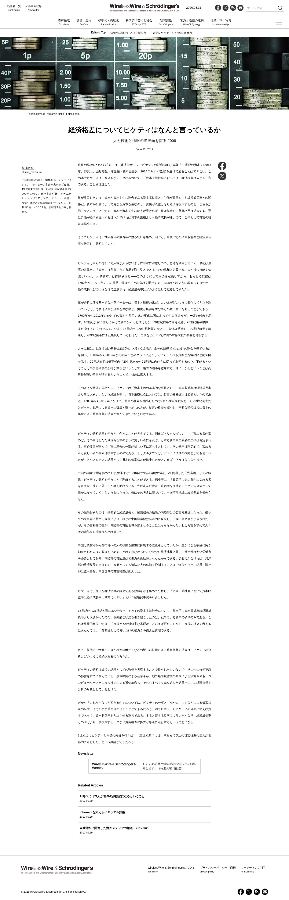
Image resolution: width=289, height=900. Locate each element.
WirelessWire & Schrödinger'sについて (171, 869)
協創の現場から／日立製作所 (128, 33)
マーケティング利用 (253, 869)
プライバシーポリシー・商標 (218, 869)
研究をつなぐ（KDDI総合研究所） (174, 33)
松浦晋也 (28, 168)
